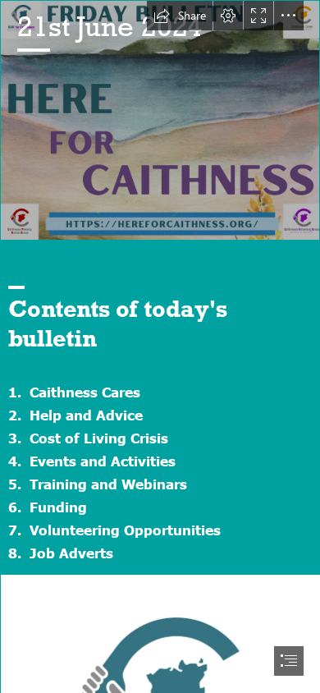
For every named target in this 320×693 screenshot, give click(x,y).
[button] (180, 15)
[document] (160, 346)
